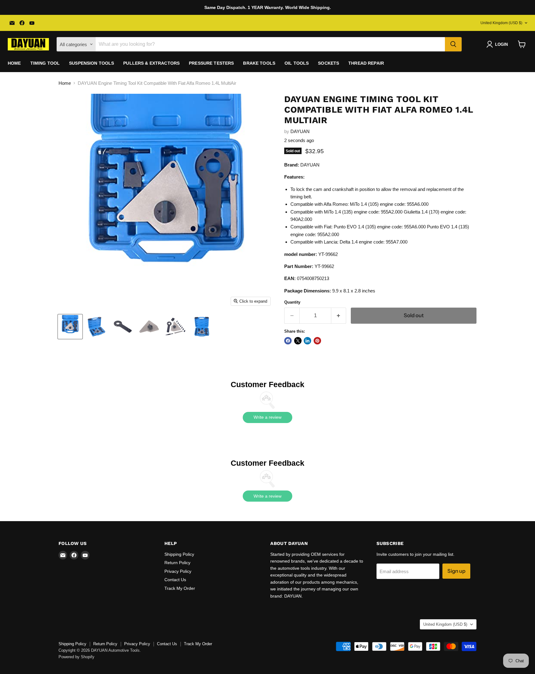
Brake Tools (259, 63)
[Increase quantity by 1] (338, 315)
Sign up (456, 571)
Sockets (328, 63)
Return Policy (177, 562)
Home (14, 63)
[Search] (453, 44)
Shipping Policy (179, 554)
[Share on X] (298, 340)
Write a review (267, 417)
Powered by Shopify (76, 657)
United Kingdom (501, 23)
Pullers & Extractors (151, 63)
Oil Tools (297, 63)
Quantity (292, 302)
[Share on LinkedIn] (307, 340)
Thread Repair (366, 63)
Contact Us (175, 579)
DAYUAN (300, 131)
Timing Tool (45, 63)
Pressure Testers (211, 63)
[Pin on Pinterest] (317, 340)
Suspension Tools (91, 63)
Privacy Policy (177, 571)
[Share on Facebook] (288, 340)
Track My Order (179, 588)
